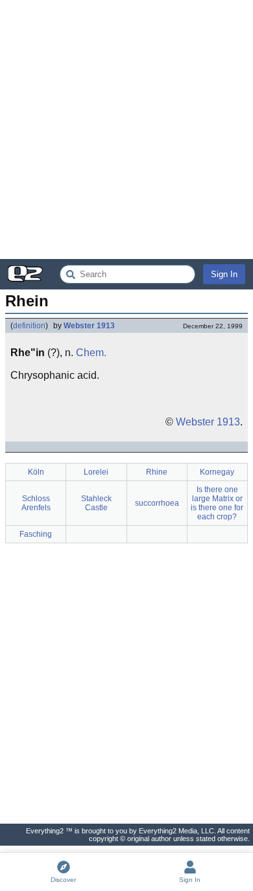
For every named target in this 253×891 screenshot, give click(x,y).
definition (29, 325)
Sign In (224, 274)
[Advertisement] (126, 129)
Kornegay (217, 472)
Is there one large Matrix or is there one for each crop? (217, 503)
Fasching (35, 534)
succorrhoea (157, 503)
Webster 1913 (89, 325)
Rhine (156, 472)
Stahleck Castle (96, 503)
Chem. (91, 352)
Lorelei (96, 472)
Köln (36, 472)
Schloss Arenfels (36, 503)
